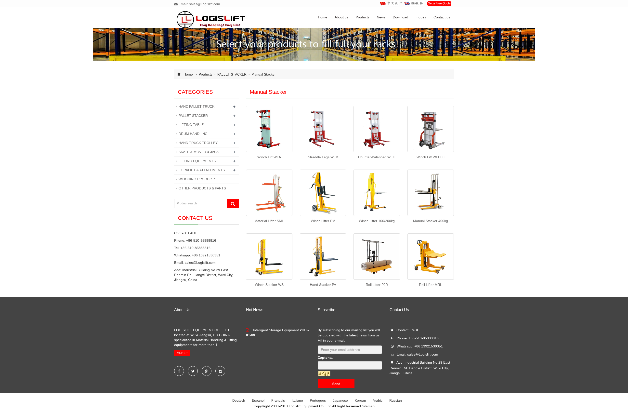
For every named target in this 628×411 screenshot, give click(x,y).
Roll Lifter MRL (430, 285)
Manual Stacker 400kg (430, 221)
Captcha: (325, 357)
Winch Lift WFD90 (431, 157)
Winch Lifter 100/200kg (377, 221)
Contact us (441, 17)
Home (322, 17)
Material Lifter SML (269, 221)
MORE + (182, 353)
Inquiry (421, 17)
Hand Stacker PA (323, 285)
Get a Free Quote (439, 3)
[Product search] (233, 203)
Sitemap (368, 406)
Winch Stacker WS (269, 285)
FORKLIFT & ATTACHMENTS (202, 170)
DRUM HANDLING (193, 134)
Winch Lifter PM (323, 221)
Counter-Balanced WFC (376, 157)
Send (336, 384)
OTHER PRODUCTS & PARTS (202, 188)
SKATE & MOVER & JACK (199, 152)
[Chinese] (389, 3)
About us (341, 17)
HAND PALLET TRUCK (196, 106)
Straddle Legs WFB (323, 157)
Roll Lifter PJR (377, 285)
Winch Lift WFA (269, 157)
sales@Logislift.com (200, 263)
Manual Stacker (263, 74)
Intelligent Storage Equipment (276, 330)
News (381, 17)
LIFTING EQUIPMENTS (197, 161)
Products (362, 17)
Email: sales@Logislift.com (199, 4)
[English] (414, 3)
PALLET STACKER (232, 74)
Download (400, 17)
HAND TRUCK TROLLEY (198, 143)
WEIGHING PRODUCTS (197, 179)
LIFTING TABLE (191, 125)
